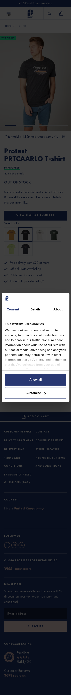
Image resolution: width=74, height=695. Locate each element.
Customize (33, 393)
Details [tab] (35, 309)
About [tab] (57, 309)
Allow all (35, 379)
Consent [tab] (13, 309)
